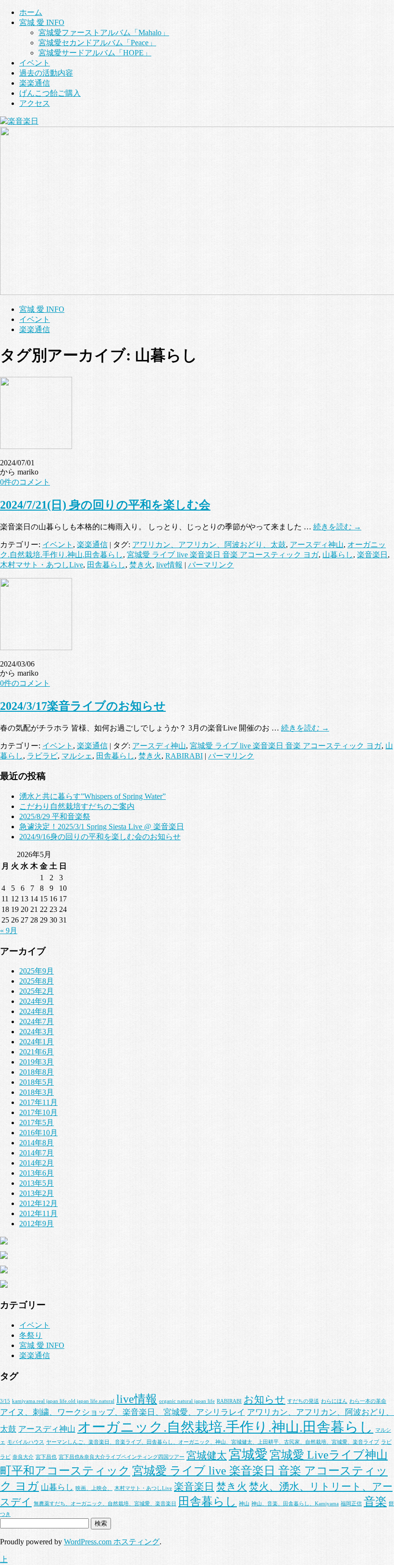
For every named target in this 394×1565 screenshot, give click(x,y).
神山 (244, 1503)
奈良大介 (23, 1457)
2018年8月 (36, 1072)
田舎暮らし (106, 565)
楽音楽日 (372, 555)
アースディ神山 (317, 544)
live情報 (169, 565)
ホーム (30, 12)
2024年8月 (36, 1011)
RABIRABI (184, 756)
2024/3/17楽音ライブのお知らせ (83, 706)
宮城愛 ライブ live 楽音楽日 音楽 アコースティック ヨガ (223, 555)
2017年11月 (38, 1102)
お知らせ (264, 1399)
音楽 (375, 1501)
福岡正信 (351, 1503)
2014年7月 (36, 1153)
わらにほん (334, 1401)
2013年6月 (36, 1173)
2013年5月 (36, 1183)
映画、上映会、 (93, 1488)
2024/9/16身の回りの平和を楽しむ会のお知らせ (100, 837)
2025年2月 (36, 991)
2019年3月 (36, 1062)
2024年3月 (36, 1031)
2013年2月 (36, 1193)
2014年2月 (36, 1163)
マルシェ (77, 756)
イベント (34, 63)
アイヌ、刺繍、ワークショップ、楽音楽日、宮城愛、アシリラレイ (122, 1412)
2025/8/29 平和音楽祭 (54, 816)
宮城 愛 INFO (41, 22)
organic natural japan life (187, 1401)
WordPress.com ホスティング (112, 1542)
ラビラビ (42, 756)
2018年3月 (36, 1092)
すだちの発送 (303, 1401)
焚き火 (140, 565)
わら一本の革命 (367, 1401)
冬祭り (30, 1335)
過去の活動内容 (46, 73)
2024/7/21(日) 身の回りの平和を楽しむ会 (105, 505)
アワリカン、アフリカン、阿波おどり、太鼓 (209, 544)
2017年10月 (38, 1112)
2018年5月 (36, 1082)
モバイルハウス (25, 1442)
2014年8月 (36, 1143)
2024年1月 (36, 1042)
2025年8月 (36, 981)
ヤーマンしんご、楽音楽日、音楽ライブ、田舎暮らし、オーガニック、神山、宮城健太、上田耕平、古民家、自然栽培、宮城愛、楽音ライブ (212, 1442)
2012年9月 (36, 1223)
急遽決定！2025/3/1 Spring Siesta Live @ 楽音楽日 (101, 826)
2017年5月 (36, 1122)
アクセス (34, 103)
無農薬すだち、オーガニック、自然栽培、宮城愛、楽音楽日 (105, 1503)
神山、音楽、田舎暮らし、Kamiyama (295, 1503)
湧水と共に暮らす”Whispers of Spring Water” (92, 796)
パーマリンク (211, 565)
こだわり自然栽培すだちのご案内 (77, 806)
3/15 (5, 1401)
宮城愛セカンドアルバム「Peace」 (97, 42)
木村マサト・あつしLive (41, 565)
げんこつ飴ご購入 (50, 93)
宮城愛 (248, 1454)
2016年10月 (38, 1133)
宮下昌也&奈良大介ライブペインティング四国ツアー (122, 1457)
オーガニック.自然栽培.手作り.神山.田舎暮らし (225, 1427)
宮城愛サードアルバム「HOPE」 (94, 53)
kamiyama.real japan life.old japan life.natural (63, 1401)
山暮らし (337, 555)
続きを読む (337, 527)
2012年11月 (38, 1213)
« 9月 (8, 930)
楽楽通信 (34, 83)
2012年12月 (38, 1203)
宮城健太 (206, 1455)
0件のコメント (25, 482)
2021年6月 (36, 1052)
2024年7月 (36, 1021)
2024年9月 (36, 1001)
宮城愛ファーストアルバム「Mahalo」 (103, 32)
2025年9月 (36, 971)
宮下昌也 (46, 1457)
